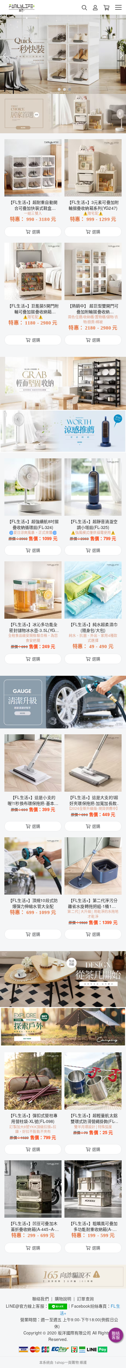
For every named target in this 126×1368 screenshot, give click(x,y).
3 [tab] (68, 89)
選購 (36, 188)
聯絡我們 (40, 1299)
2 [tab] (63, 89)
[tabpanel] (63, 54)
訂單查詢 (85, 1299)
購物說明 (63, 1299)
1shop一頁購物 (67, 1362)
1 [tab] (57, 89)
